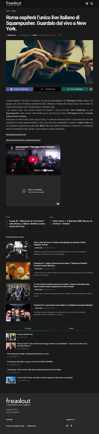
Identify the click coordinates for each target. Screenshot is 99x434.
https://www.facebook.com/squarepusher (23, 140)
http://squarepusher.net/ (16, 134)
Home (8, 11)
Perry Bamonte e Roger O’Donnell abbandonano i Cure (28, 354)
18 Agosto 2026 (50, 268)
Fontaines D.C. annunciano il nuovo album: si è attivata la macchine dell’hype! (63, 305)
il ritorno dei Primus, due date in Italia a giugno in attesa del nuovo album (45, 378)
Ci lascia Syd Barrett (24, 334)
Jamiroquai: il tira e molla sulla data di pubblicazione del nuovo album (34, 370)
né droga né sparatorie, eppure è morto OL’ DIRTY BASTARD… (30, 362)
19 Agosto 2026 (50, 248)
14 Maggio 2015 (25, 35)
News (14, 11)
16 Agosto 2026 (50, 289)
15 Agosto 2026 (50, 308)
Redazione (12, 35)
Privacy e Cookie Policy (15, 426)
